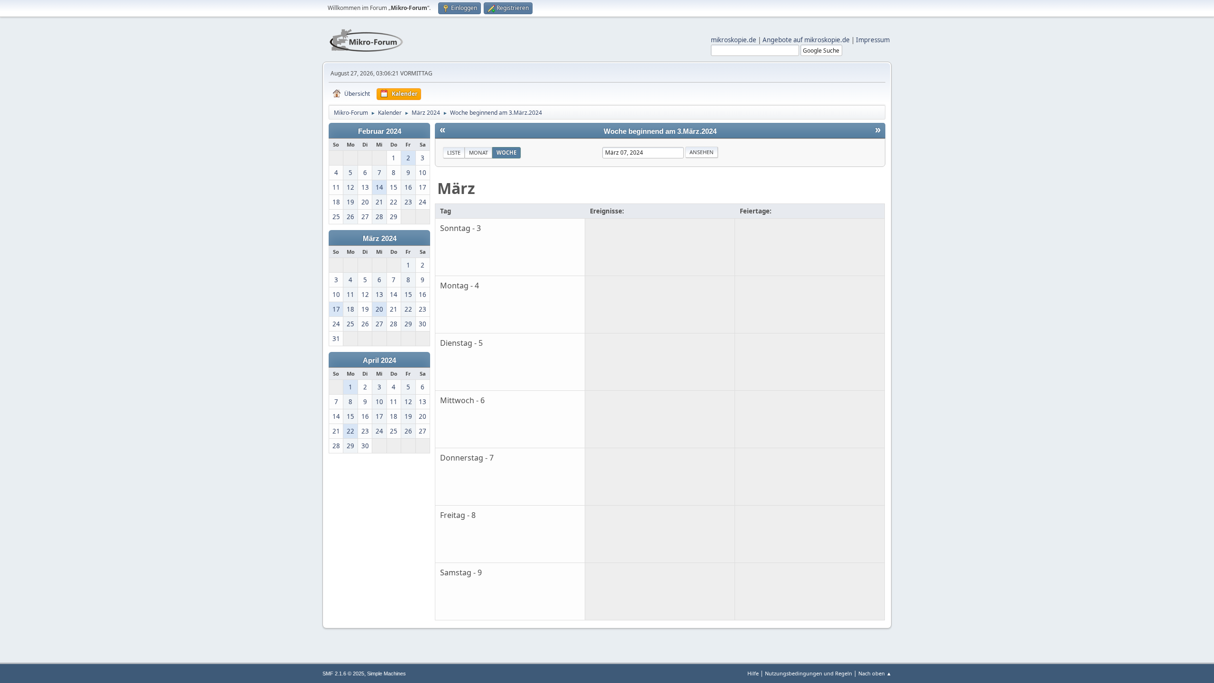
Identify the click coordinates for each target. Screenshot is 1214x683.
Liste (453, 152)
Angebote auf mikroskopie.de (806, 40)
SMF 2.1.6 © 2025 (343, 673)
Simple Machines (386, 673)
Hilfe (753, 673)
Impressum (873, 40)
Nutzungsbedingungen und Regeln (808, 673)
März (456, 188)
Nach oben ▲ (875, 673)
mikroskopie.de (733, 40)
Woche (506, 152)
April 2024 (379, 360)
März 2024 (379, 238)
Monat (478, 152)
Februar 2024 (379, 131)
